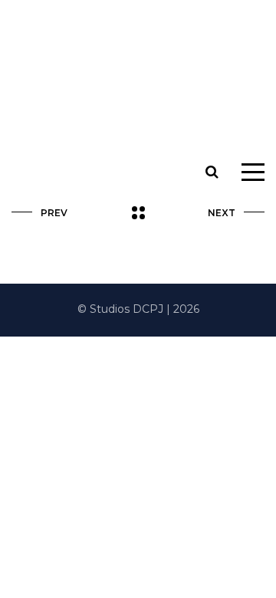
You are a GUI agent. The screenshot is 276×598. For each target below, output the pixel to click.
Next (221, 213)
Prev (54, 213)
